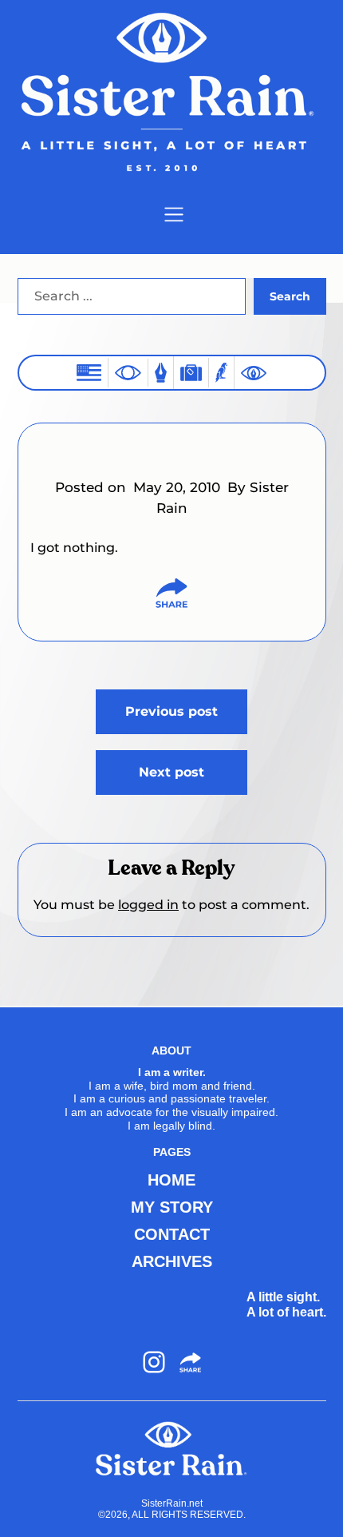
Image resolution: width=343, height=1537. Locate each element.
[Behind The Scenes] (253, 373)
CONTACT (172, 1234)
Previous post (171, 711)
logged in (148, 904)
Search (290, 296)
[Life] (161, 372)
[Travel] (191, 372)
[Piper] (221, 372)
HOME (171, 1180)
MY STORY (172, 1207)
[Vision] (128, 372)
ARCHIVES (172, 1261)
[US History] (89, 372)
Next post (171, 772)
